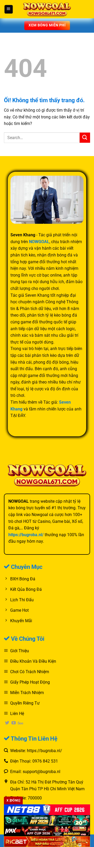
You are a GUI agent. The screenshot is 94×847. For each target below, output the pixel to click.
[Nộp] (85, 138)
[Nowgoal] (47, 9)
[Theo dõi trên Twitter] (7, 723)
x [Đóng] (13, 800)
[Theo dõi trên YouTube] (13, 723)
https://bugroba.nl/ (26, 534)
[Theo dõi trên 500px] (20, 723)
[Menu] (8, 9)
